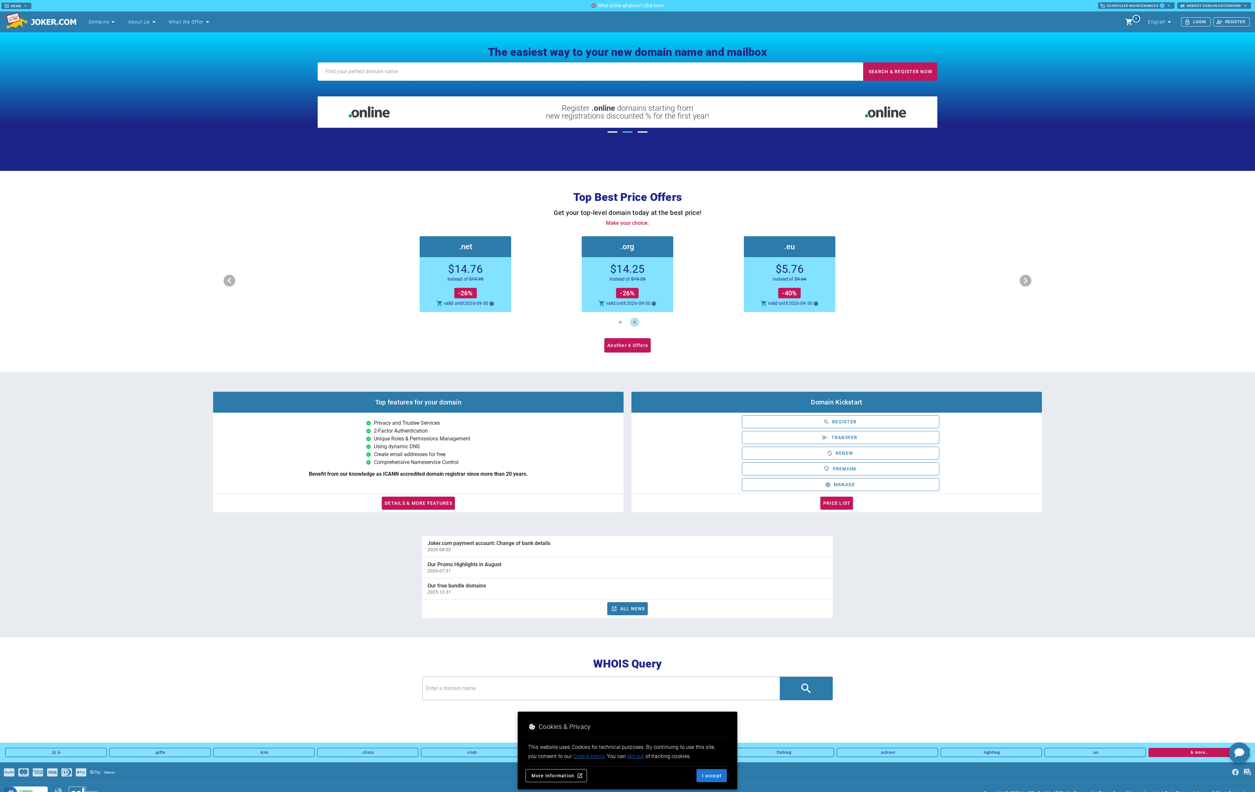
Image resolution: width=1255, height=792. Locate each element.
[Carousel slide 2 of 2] (634, 322)
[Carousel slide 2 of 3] (627, 132)
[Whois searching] (806, 688)
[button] (627, 274)
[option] (627, 546)
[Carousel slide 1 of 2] (620, 322)
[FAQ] (1247, 772)
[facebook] (1235, 772)
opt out (635, 756)
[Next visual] (1025, 281)
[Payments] (9, 772)
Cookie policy (588, 756)
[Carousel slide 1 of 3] (612, 132)
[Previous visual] (229, 281)
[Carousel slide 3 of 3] (642, 132)
